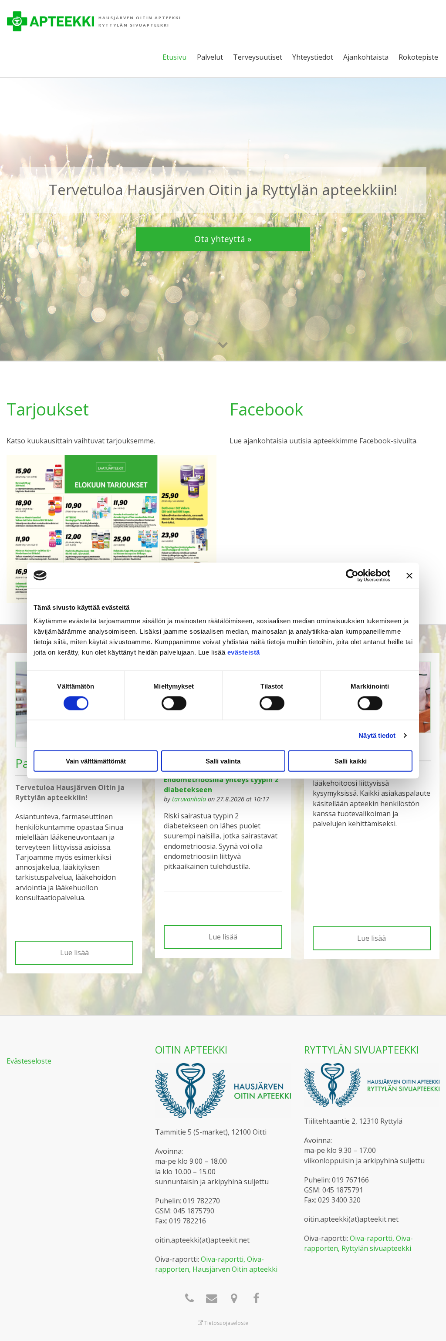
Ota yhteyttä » (223, 239)
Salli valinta (223, 761)
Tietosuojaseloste (225, 1323)
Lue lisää (74, 952)
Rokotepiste (418, 57)
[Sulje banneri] (409, 575)
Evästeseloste (29, 1061)
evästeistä (243, 652)
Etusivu (174, 57)
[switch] (174, 703)
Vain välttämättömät (96, 761)
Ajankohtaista (366, 57)
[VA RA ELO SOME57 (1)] (111, 528)
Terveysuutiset (257, 57)
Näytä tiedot (376, 735)
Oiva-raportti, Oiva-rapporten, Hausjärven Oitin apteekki (216, 1264)
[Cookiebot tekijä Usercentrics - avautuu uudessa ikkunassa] (352, 575)
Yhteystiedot (312, 57)
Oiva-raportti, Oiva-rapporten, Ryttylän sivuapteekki (358, 1243)
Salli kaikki (350, 761)
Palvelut (210, 57)
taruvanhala (189, 799)
